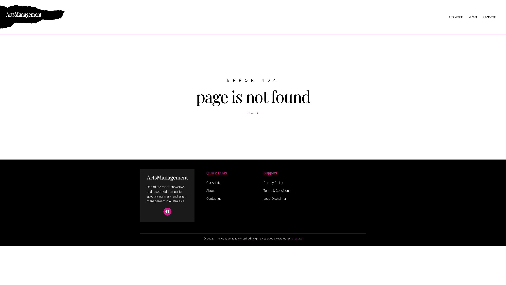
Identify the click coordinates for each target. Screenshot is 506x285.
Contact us (489, 17)
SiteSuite (296, 238)
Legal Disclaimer (274, 198)
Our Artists (456, 17)
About (473, 17)
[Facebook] (167, 212)
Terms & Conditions (276, 191)
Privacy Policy (273, 183)
